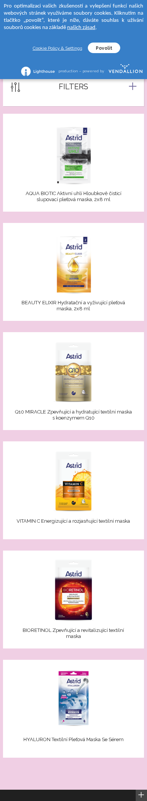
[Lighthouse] (38, 71)
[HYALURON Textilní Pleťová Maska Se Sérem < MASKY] (73, 699)
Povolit (104, 48)
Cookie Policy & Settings (57, 48)
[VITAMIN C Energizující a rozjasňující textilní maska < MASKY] (73, 481)
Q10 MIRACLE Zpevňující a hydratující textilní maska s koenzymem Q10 (73, 415)
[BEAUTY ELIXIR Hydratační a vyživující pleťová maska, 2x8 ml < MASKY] (73, 262)
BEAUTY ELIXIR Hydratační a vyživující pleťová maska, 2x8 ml (73, 305)
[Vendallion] (125, 71)
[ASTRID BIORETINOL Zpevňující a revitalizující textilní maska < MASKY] (73, 590)
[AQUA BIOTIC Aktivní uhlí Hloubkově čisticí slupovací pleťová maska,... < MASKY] (73, 153)
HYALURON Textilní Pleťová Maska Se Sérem (73, 739)
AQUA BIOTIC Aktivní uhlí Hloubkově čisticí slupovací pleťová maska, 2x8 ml (73, 196)
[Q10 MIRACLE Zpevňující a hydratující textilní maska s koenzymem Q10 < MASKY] (73, 372)
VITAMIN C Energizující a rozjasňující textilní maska (73, 521)
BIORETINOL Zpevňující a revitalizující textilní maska (73, 633)
